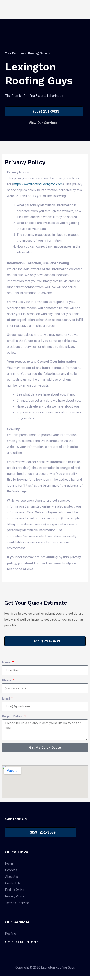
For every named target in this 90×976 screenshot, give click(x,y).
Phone (7, 680)
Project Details (13, 716)
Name (7, 662)
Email (6, 698)
